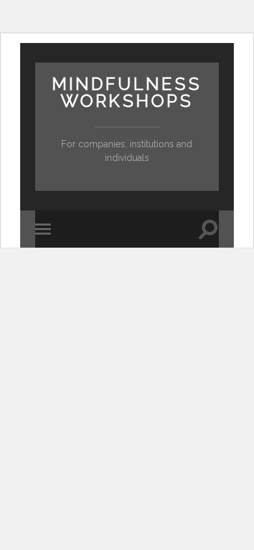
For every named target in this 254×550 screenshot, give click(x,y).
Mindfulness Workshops (127, 92)
